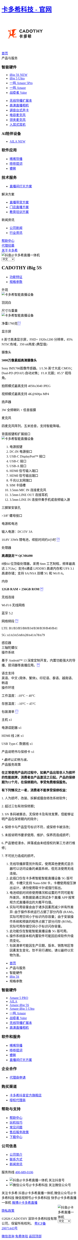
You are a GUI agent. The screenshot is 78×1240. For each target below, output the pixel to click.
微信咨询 (8, 1236)
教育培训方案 (19, 212)
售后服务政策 (19, 1132)
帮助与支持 (11, 1109)
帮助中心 (8, 240)
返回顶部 (35, 1236)
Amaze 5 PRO (19, 998)
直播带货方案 (19, 202)
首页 (5, 53)
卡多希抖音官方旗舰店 (26, 1095)
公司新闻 (16, 228)
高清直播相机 (19, 105)
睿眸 (13, 168)
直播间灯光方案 (21, 186)
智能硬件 (9, 990)
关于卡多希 (10, 250)
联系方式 (16, 1159)
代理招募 (8, 245)
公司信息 (9, 1146)
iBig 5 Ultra (17, 78)
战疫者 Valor (18, 92)
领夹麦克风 (18, 120)
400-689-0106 (24, 1172)
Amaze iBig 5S (19, 1005)
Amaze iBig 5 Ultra (22, 1008)
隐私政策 (8, 1210)
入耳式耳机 (18, 124)
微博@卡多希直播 (24, 1202)
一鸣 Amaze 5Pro (21, 83)
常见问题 (16, 1127)
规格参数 (16, 282)
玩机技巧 (16, 1122)
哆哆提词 (16, 163)
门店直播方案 (19, 207)
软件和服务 (11, 1037)
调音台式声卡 (19, 110)
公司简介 (16, 1154)
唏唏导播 (16, 159)
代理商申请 (18, 1077)
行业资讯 (16, 232)
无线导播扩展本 (21, 100)
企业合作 (9, 1069)
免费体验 (21, 1236)
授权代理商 (18, 1100)
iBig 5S (18, 74)
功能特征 (16, 277)
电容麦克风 (18, 115)
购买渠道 (9, 1086)
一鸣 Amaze (18, 88)
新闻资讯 (16, 1164)
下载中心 (16, 1137)
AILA (17, 141)
